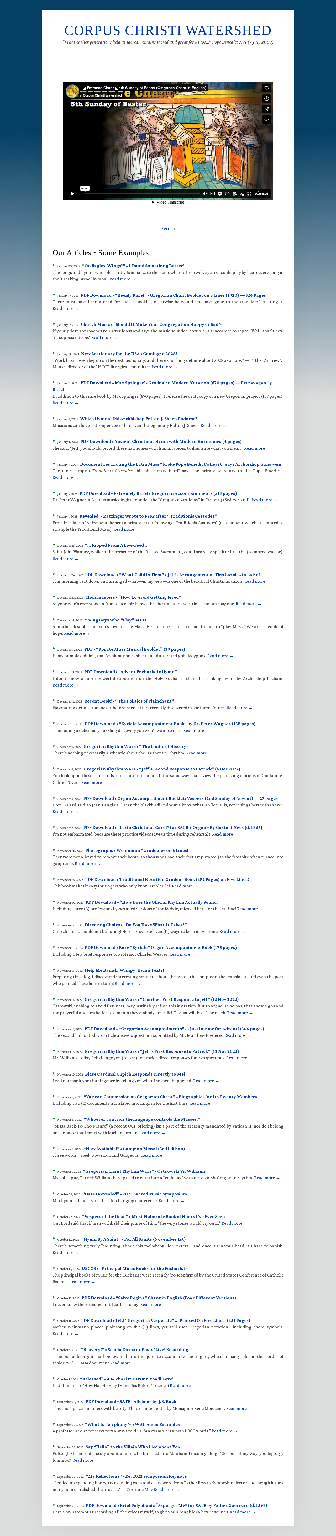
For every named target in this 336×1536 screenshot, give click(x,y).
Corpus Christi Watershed (168, 30)
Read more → (122, 278)
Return (168, 228)
